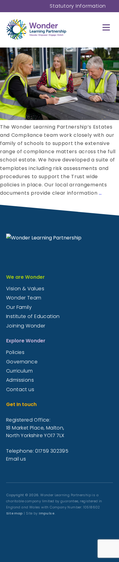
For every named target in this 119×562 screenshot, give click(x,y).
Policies (15, 352)
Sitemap (14, 513)
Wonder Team (23, 297)
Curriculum (19, 370)
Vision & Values (25, 288)
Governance (22, 361)
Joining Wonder (25, 325)
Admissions (20, 380)
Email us (16, 458)
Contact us (20, 389)
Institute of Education (33, 316)
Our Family (19, 307)
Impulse (47, 513)
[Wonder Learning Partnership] (54, 29)
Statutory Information (78, 5)
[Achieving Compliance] (59, 118)
